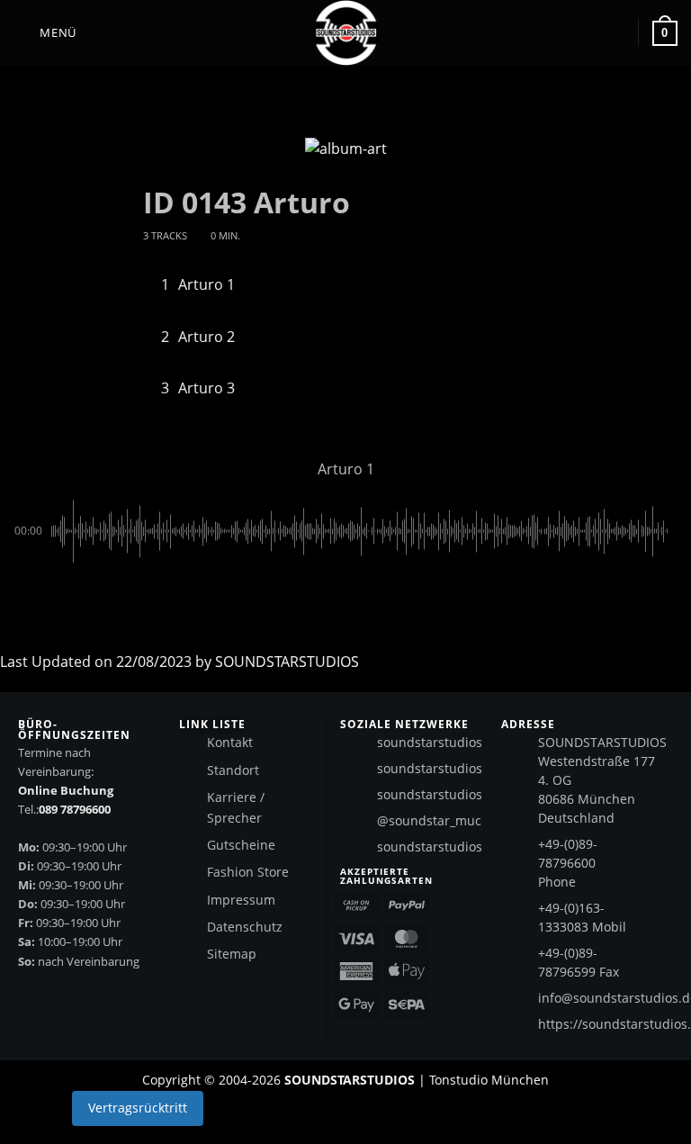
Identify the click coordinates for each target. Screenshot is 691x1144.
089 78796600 (75, 809)
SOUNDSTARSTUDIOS (287, 661)
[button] (44, 33)
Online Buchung (65, 790)
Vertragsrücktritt (137, 1107)
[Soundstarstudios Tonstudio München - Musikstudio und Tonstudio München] (345, 33)
